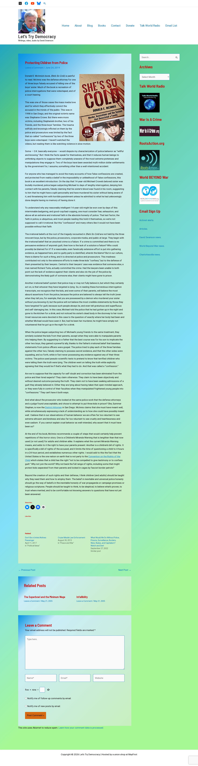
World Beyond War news (151, 246)
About (78, 25)
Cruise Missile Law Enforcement (71, 537)
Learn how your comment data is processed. (81, 727)
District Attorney (53, 407)
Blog (90, 25)
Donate (130, 25)
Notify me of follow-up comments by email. (49, 698)
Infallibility (82, 596)
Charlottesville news (149, 254)
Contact (116, 25)
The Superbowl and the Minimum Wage (44, 596)
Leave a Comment (34, 67)
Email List (171, 25)
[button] (45, 3)
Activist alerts (146, 220)
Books (102, 25)
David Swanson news (150, 237)
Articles (143, 228)
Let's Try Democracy (37, 36)
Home (65, 25)
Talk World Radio (150, 25)
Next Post (124, 570)
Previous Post (26, 570)
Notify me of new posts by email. (44, 706)
